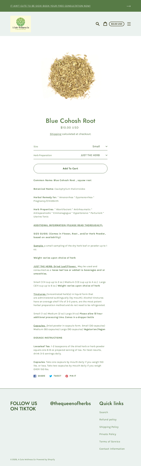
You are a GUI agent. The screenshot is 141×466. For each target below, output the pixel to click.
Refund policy (108, 419)
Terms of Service (109, 441)
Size (36, 146)
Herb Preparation (43, 155)
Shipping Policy (109, 426)
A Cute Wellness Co (27, 459)
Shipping (55, 134)
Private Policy (107, 434)
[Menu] (129, 24)
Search (103, 412)
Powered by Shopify (45, 459)
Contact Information (112, 448)
